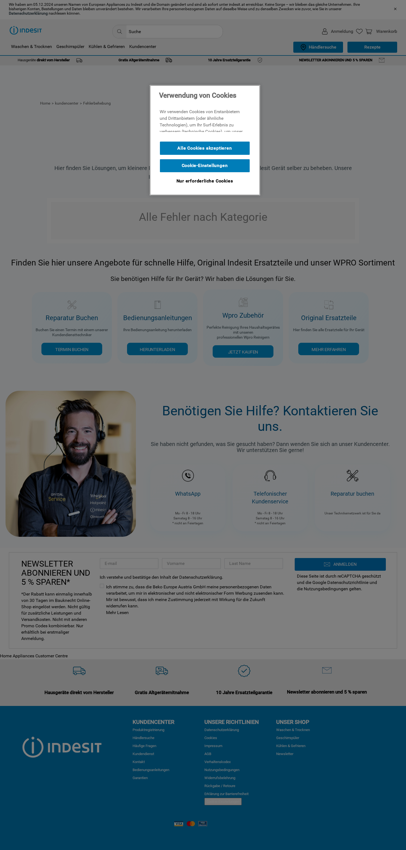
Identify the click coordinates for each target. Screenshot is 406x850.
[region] (205, 140)
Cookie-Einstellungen (205, 165)
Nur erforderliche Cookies (204, 181)
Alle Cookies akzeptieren (204, 148)
